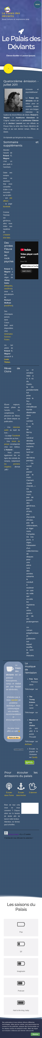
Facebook (16, 436)
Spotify (34, 757)
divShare (28, 744)
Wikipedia (8, 286)
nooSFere (8, 289)
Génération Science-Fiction (8, 337)
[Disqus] (21, 858)
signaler (14, 700)
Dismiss (35, 1034)
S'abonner (33, 792)
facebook (6, 206)
